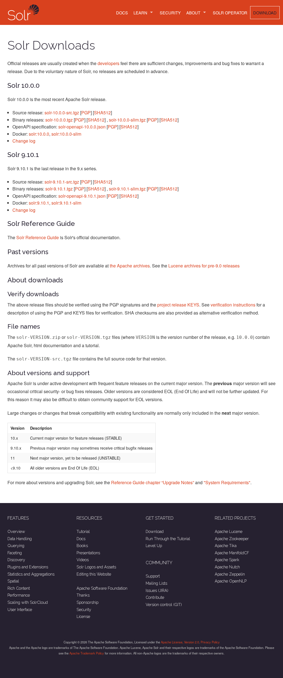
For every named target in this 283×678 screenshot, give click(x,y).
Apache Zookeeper (232, 538)
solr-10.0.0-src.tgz (61, 112)
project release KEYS (178, 304)
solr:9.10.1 (39, 203)
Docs (122, 13)
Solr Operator (230, 13)
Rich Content (18, 588)
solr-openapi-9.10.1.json (82, 196)
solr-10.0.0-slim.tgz (127, 120)
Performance (18, 595)
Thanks (83, 595)
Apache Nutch (227, 566)
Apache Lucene (228, 531)
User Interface (19, 609)
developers (108, 63)
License (83, 616)
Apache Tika (226, 545)
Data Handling (19, 538)
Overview (16, 531)
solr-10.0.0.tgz (59, 120)
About (193, 13)
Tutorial (83, 531)
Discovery (16, 559)
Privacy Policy (210, 642)
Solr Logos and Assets (96, 566)
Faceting (14, 552)
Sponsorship (87, 602)
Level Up (154, 545)
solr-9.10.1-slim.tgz (127, 188)
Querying (15, 545)
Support (153, 576)
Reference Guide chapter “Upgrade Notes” (152, 482)
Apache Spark (227, 559)
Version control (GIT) (164, 604)
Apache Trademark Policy (86, 653)
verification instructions (233, 304)
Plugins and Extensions (27, 566)
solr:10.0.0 (39, 134)
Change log (23, 141)
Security (170, 13)
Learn (140, 13)
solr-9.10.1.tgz (59, 188)
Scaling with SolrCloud (27, 602)
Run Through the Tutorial (168, 538)
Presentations (88, 552)
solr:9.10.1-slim (66, 203)
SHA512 (102, 112)
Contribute (155, 597)
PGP (86, 112)
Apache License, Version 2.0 (180, 642)
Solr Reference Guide (37, 237)
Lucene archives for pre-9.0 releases (204, 265)
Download (265, 13)
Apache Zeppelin (230, 574)
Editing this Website (94, 574)
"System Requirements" (227, 482)
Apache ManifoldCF (232, 552)
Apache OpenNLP (231, 581)
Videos (83, 559)
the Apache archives (130, 265)
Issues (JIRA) (157, 590)
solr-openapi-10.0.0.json (82, 126)
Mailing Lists (156, 583)
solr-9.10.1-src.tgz (61, 182)
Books (82, 545)
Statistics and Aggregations (30, 574)
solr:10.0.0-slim (66, 134)
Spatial (13, 581)
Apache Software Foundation (102, 588)
